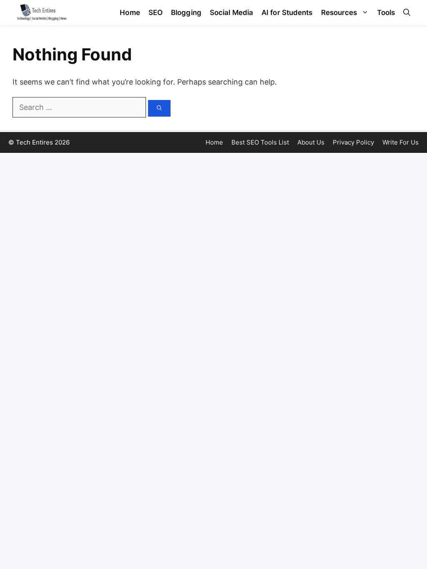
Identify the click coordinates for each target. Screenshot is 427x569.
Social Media (231, 12)
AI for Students (287, 12)
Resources (339, 12)
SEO (155, 12)
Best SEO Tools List (260, 142)
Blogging (186, 12)
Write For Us (400, 142)
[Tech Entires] (42, 12)
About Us (310, 142)
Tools (386, 12)
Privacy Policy (353, 142)
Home (130, 12)
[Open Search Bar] (406, 12)
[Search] (159, 108)
